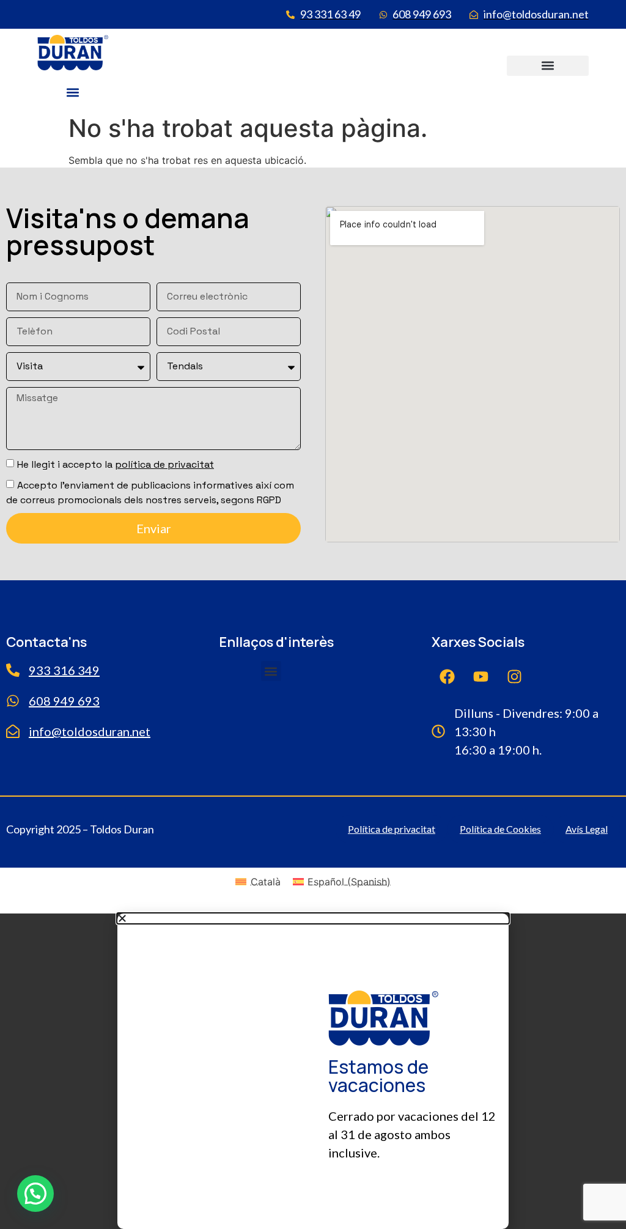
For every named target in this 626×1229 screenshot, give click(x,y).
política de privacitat (164, 464)
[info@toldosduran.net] (13, 731)
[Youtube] (480, 676)
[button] (72, 93)
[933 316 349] (13, 670)
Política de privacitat (391, 829)
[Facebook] (447, 676)
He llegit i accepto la (115, 464)
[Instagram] (514, 676)
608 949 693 (64, 700)
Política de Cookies (500, 829)
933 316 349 (64, 670)
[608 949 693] (13, 700)
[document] (313, 1071)
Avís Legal (586, 829)
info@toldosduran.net (89, 731)
